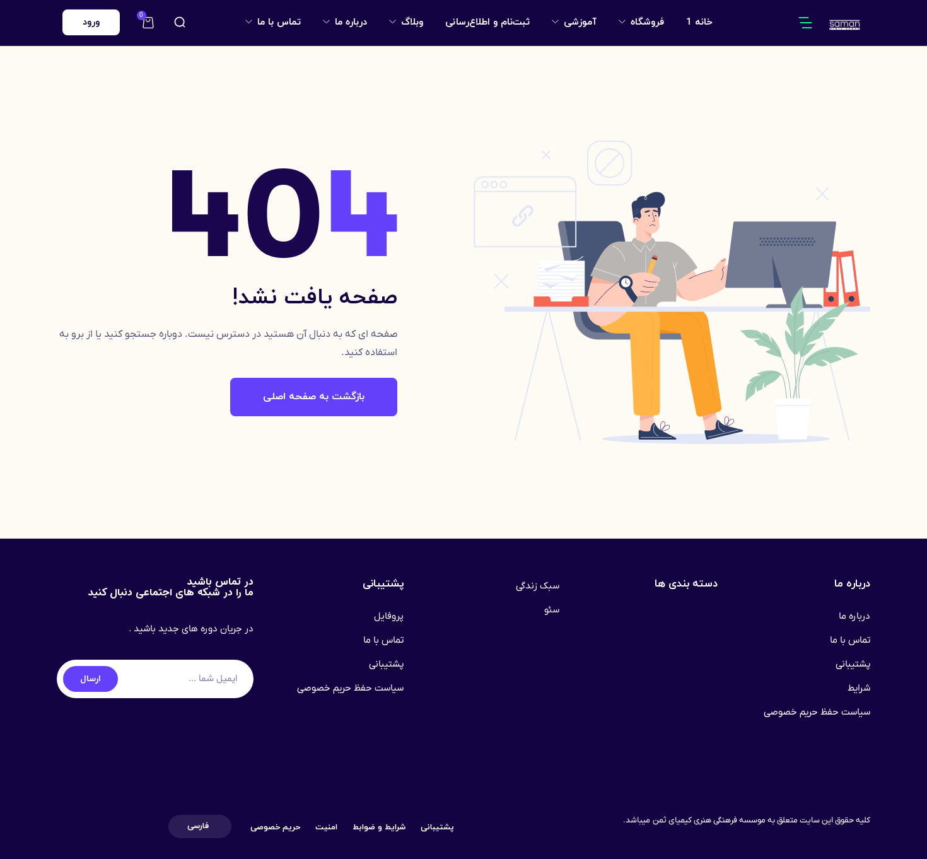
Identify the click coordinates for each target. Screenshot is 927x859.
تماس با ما (277, 22)
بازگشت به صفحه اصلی (313, 397)
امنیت (326, 827)
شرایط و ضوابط (379, 827)
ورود (91, 22)
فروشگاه (645, 22)
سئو (551, 610)
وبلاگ (410, 22)
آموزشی (579, 22)
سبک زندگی (537, 586)
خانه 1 (699, 22)
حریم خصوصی (275, 827)
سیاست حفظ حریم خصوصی (817, 712)
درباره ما (349, 22)
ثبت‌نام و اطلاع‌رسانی (487, 22)
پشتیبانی (853, 664)
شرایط (859, 688)
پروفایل (389, 616)
